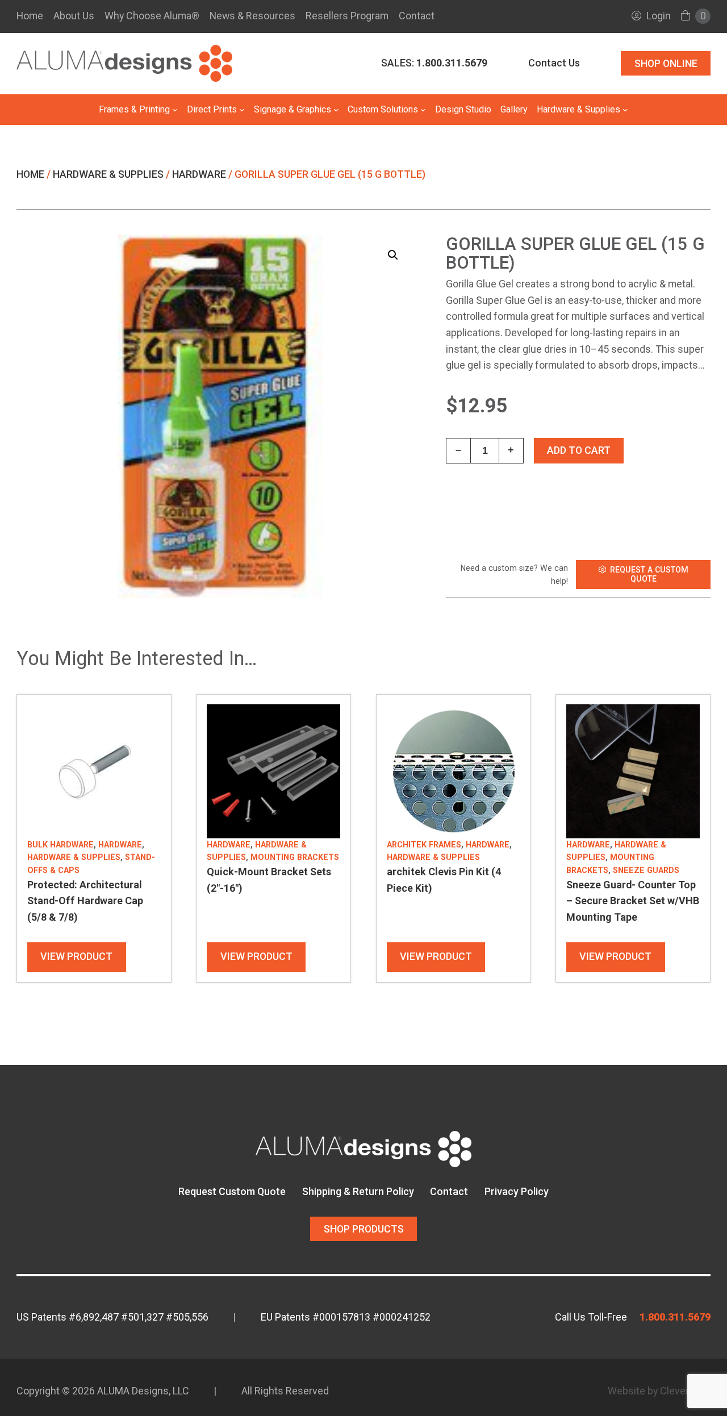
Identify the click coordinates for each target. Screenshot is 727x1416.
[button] (393, 255)
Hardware (199, 174)
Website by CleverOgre (659, 1391)
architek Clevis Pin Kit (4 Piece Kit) (444, 880)
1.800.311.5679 (675, 1317)
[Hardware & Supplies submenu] (625, 109)
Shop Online (665, 63)
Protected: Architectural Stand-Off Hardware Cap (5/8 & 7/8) (85, 901)
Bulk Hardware (60, 844)
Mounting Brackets (294, 857)
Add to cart (579, 450)
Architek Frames (424, 844)
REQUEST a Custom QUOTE (649, 574)
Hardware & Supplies (108, 174)
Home (29, 16)
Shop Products (364, 1229)
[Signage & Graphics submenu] (336, 109)
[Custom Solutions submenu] (423, 109)
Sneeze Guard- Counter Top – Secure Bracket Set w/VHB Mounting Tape (632, 901)
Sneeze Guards (646, 870)
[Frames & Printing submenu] (175, 109)
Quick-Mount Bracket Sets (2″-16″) (269, 880)
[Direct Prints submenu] (242, 109)
